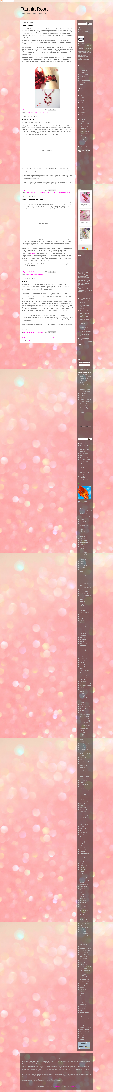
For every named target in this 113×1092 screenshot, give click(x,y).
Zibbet (81, 1039)
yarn (81, 1035)
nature (81, 826)
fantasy (81, 647)
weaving (82, 1016)
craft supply (83, 601)
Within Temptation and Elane (32, 200)
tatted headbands (84, 970)
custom (81, 616)
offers (81, 836)
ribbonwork (83, 886)
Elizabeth (32, 112)
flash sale (82, 658)
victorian (82, 1010)
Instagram (82, 82)
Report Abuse (83, 369)
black (81, 546)
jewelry (81, 759)
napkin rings (83, 824)
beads (81, 544)
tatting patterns (84, 981)
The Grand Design (85, 410)
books (40, 192)
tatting (46, 112)
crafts (27, 112)
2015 (81, 107)
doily (81, 631)
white (81, 1025)
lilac (81, 793)
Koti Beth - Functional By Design (84, 325)
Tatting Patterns (84, 31)
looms (81, 803)
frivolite (81, 679)
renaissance (83, 880)
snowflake (82, 931)
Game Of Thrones (84, 683)
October (83, 128)
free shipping (83, 675)
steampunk (83, 942)
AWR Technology (84, 453)
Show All (90, 341)
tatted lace (82, 972)
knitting (81, 767)
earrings (82, 635)
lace (81, 774)
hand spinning (83, 718)
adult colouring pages (85, 516)
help (81, 735)
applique (82, 527)
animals (82, 521)
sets (81, 908)
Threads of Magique (85, 403)
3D (80, 508)
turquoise (82, 993)
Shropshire (83, 919)
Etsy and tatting (27, 25)
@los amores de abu (85, 339)
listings (81, 797)
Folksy (81, 668)
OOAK (81, 841)
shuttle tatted (83, 921)
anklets (81, 523)
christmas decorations (85, 583)
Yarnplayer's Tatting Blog (85, 332)
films (81, 656)
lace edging (83, 782)
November (84, 126)
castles (81, 571)
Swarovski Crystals (85, 948)
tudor (81, 991)
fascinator (82, 650)
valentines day (83, 1006)
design (81, 622)
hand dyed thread (84, 714)
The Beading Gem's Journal (85, 311)
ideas (81, 741)
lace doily (82, 780)
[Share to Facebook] (53, 110)
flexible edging (84, 660)
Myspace (47, 319)
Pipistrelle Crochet (85, 389)
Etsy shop (82, 643)
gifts (81, 687)
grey (81, 704)
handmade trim (84, 728)
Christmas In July (84, 587)
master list (82, 807)
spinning (82, 940)
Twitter (81, 78)
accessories (83, 513)
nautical (82, 828)
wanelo (82, 1014)
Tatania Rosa (34, 9)
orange (81, 843)
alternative (82, 519)
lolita (81, 799)
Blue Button (83, 383)
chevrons (82, 576)
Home (52, 337)
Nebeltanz (33, 253)
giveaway (82, 689)
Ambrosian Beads (84, 449)
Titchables (82, 395)
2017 (81, 105)
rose (81, 894)
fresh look (82, 677)
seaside (82, 902)
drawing (82, 633)
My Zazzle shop (84, 76)
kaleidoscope (83, 761)
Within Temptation (38, 274)
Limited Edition (84, 795)
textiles (81, 985)
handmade (41, 112)
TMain (81, 987)
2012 (81, 114)
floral (81, 662)
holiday (82, 737)
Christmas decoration (85, 580)
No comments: (39, 109)
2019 (81, 100)
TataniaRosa (83, 43)
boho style (82, 550)
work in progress (84, 1031)
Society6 (82, 938)
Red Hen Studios (84, 406)
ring (81, 892)
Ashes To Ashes (84, 534)
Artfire (81, 532)
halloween (82, 712)
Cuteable (82, 397)
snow (81, 929)
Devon (81, 624)
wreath (81, 1033)
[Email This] (49, 110)
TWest (81, 998)
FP (80, 673)
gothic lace (82, 698)
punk (81, 867)
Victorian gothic (84, 1012)
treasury (82, 989)
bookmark (82, 553)
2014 (81, 109)
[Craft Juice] (78, 483)
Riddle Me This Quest (85, 888)
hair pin (82, 710)
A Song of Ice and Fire (32, 192)
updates (82, 1004)
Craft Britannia (83, 374)
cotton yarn (83, 597)
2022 (81, 95)
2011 (81, 117)
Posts (81, 362)
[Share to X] (52, 110)
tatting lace (82, 977)
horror (81, 739)
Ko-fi (81, 770)
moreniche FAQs (85, 291)
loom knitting (83, 801)
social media (83, 935)
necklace (82, 830)
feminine (82, 652)
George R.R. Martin (47, 192)
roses (81, 896)
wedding (82, 1023)
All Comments (84, 365)
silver (81, 925)
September (84, 131)
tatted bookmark (84, 964)
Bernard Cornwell (84, 457)
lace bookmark (84, 776)
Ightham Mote (83, 743)
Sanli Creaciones (85, 338)
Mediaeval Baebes (85, 465)
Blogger (73, 1086)
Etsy (36, 112)
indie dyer (82, 745)
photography (83, 857)
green (81, 702)
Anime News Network (85, 480)
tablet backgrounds (85, 950)
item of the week (84, 753)
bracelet (82, 559)
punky (81, 869)
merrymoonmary (59, 1086)
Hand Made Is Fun (85, 387)
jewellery (82, 757)
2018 (81, 102)
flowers (81, 666)
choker (81, 578)
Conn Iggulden (84, 461)
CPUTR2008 (88, 290)
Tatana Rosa (83, 952)
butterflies (82, 565)
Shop (81, 68)
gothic (81, 696)
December (84, 124)
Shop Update (83, 915)
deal (81, 620)
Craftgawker (83, 604)
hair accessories (84, 706)
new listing (82, 832)
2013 (81, 112)
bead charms (83, 540)
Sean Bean (57, 192)
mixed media (83, 816)
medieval (82, 809)
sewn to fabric (83, 910)
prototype (82, 865)
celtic (81, 573)
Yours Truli (82, 451)
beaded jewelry (84, 542)
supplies (82, 946)
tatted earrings (83, 968)
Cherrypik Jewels (84, 401)
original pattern (84, 845)
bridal (81, 561)
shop (81, 913)
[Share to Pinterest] (55, 110)
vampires (82, 1008)
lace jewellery (83, 784)
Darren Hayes (83, 463)
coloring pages (84, 591)
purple (81, 871)
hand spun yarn (84, 721)
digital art (82, 627)
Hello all (25, 281)
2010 (81, 119)
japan (81, 755)
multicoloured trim (84, 820)
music (31, 274)
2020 (81, 97)
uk (80, 1002)
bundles (82, 563)
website (82, 1021)
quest (81, 873)
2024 (81, 93)
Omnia (81, 470)
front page (82, 681)
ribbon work (83, 884)
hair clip (82, 708)
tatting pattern (83, 979)
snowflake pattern (84, 933)
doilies (81, 629)
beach (81, 538)
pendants (82, 851)
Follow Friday (83, 670)
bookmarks (83, 555)
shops (81, 917)
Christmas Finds (84, 378)
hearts (81, 732)
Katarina (82, 763)
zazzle (81, 1037)
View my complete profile (85, 62)
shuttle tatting (83, 923)
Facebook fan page (85, 80)
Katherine (82, 765)
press (81, 863)
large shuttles (83, 790)
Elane (27, 274)
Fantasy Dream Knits (85, 399)
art (80, 530)
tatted (81, 962)
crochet (82, 610)
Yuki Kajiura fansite (85, 472)
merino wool (83, 811)
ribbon (81, 882)
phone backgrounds (85, 853)
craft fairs (82, 599)
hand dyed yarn (84, 716)
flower (81, 664)
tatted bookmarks (84, 966)
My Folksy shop (84, 74)
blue (81, 548)
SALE (81, 898)
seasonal (82, 904)
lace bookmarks (84, 778)
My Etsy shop (83, 70)
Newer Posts (26, 337)
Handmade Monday (85, 725)
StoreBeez (82, 944)
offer (81, 834)
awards (82, 536)
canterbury (82, 567)
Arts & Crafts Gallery (85, 376)
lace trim (82, 788)
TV (80, 995)
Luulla (81, 805)
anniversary (83, 525)
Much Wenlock (84, 818)
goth (81, 693)
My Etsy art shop (84, 72)
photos (81, 859)
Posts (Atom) (32, 341)
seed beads (83, 906)
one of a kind (83, 838)
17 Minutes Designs (85, 380)
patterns (82, 849)
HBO (81, 730)
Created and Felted (85, 391)
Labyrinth (82, 772)
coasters (82, 589)
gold (81, 691)
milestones (82, 813)
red (80, 875)
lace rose (82, 786)
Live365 (82, 474)
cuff (80, 614)
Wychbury (82, 412)
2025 (81, 90)
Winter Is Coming (28, 119)
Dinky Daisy (83, 393)
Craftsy (81, 608)
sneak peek (83, 927)
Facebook (82, 645)
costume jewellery (84, 595)
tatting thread (83, 983)
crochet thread (83, 612)
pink (81, 861)
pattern (81, 847)
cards (81, 569)
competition (83, 593)
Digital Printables (84, 385)
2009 (81, 121)
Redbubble (83, 878)
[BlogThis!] (50, 110)
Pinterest (82, 84)
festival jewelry (84, 654)
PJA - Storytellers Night (85, 298)
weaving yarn (83, 1018)
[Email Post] (46, 109)
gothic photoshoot (84, 700)
